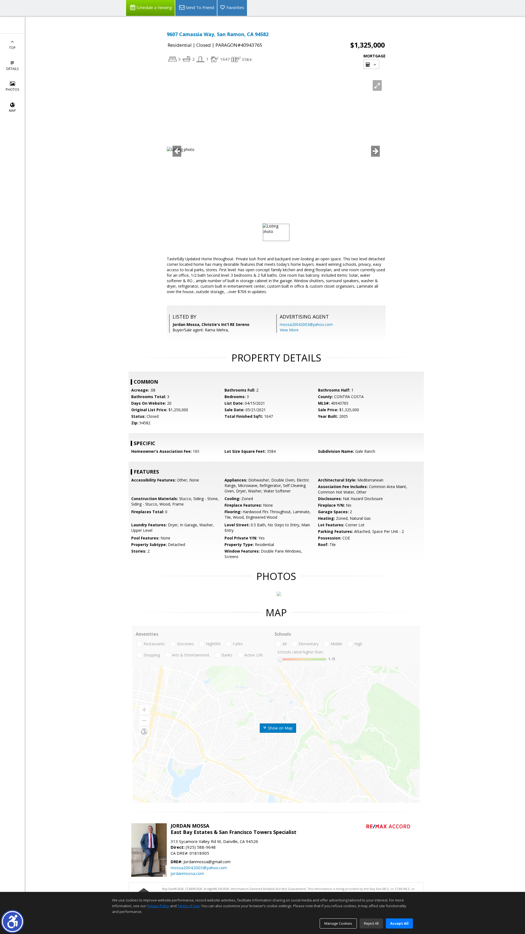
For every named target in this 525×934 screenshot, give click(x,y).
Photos (12, 89)
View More (289, 329)
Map (12, 110)
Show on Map (280, 728)
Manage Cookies (338, 923)
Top (12, 47)
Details (12, 68)
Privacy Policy (158, 905)
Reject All (371, 923)
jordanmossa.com (187, 873)
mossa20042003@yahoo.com (306, 324)
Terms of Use (188, 905)
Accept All (399, 923)
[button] (12, 921)
